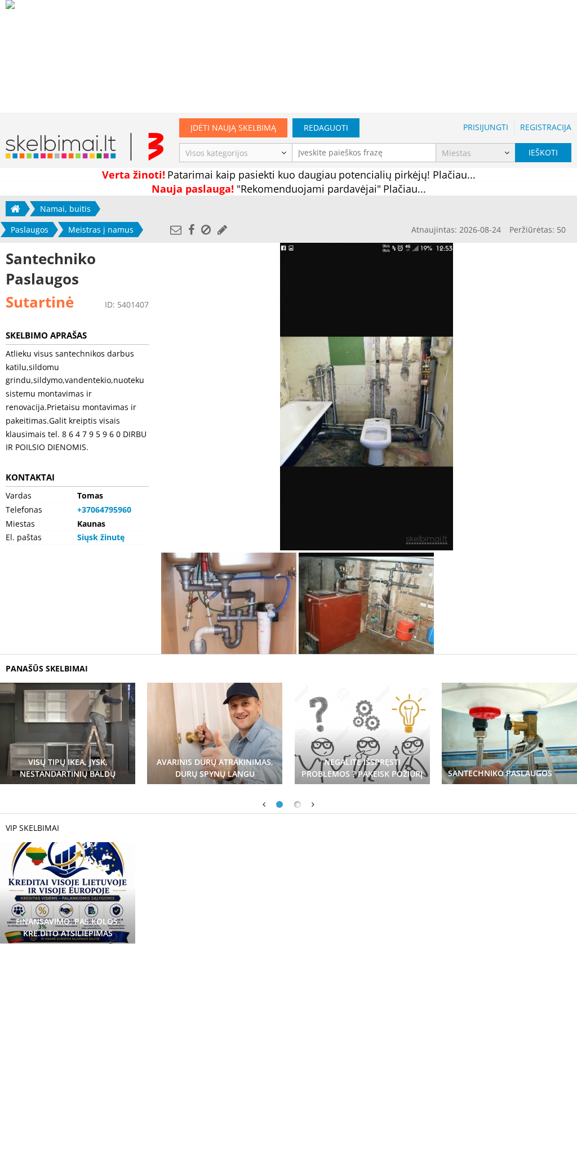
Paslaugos (29, 229)
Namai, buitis (65, 208)
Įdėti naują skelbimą (233, 127)
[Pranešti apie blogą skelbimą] (206, 229)
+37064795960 (104, 509)
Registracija (545, 127)
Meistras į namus (101, 229)
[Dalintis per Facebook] (191, 229)
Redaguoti (326, 127)
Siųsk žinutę (101, 537)
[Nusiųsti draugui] (176, 229)
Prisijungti (485, 127)
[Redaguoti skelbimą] (222, 229)
